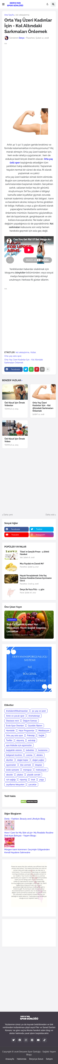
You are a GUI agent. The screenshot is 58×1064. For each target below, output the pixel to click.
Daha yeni (8, 515)
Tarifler (9, 740)
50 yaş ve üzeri (39, 711)
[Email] (42, 369)
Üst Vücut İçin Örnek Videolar (15, 404)
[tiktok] (44, 1040)
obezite (9, 775)
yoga (41, 780)
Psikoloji (30, 735)
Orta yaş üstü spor (12, 356)
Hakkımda (21, 1059)
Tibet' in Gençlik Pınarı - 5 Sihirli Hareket (34, 553)
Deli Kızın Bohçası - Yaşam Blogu (20, 835)
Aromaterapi (34, 716)
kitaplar (38, 765)
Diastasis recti (12, 721)
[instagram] (26, 1040)
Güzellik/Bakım (35, 726)
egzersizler (11, 765)
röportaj (23, 780)
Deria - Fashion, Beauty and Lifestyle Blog (24, 819)
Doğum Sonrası (30, 721)
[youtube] (38, 1040)
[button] (3, 4)
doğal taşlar (22, 760)
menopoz (27, 770)
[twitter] (13, 1040)
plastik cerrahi (33, 775)
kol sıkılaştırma (22, 15)
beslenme (42, 750)
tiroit (33, 780)
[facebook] (19, 1040)
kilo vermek (25, 765)
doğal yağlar (38, 760)
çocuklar (32, 784)
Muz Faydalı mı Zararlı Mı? (32, 564)
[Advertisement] (29, 75)
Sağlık (41, 735)
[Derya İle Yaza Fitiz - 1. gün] (11, 592)
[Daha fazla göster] (47, 369)
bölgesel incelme (14, 755)
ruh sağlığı (11, 780)
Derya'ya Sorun (36, 1059)
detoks (39, 755)
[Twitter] (25, 369)
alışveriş (20, 740)
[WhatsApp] (31, 369)
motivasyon (41, 770)
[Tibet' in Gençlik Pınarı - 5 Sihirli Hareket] (11, 555)
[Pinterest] (36, 369)
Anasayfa (9, 1059)
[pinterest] (32, 1040)
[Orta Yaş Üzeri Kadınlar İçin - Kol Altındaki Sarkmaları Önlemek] (43, 392)
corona (29, 755)
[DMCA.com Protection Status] (29, 802)
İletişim (49, 1059)
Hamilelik (10, 730)
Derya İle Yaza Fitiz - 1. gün (32, 589)
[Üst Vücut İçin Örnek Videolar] (15, 392)
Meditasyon (43, 730)
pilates (20, 775)
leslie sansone (12, 770)
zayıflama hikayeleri (15, 784)
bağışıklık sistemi (14, 750)
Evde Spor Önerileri (15, 726)
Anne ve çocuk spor (15, 716)
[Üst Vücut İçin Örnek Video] (15, 428)
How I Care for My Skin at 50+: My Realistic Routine (28, 832)
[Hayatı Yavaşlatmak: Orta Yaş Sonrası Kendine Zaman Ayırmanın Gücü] (11, 578)
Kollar (33, 352)
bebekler (30, 750)
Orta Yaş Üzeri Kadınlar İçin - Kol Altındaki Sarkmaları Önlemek (23, 361)
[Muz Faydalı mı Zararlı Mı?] (11, 566)
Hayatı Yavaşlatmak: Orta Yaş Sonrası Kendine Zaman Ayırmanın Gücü (36, 578)
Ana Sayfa (9, 15)
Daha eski (50, 515)
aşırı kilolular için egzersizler (19, 745)
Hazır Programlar (26, 730)
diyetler (9, 760)
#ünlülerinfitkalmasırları (17, 711)
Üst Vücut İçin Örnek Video (15, 440)
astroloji (31, 740)
